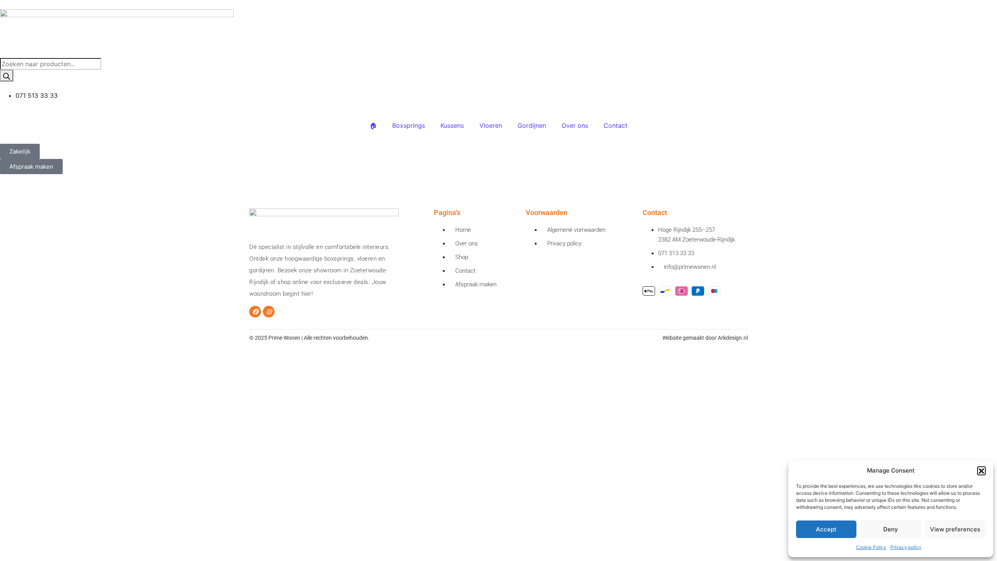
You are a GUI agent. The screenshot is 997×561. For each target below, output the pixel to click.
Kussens (452, 125)
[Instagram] (269, 312)
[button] (981, 471)
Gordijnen (532, 125)
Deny (890, 529)
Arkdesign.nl (733, 338)
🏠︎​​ (373, 125)
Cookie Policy (871, 547)
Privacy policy (905, 547)
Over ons (575, 125)
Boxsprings (408, 125)
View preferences (955, 529)
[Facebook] (255, 312)
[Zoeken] (6, 75)
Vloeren (490, 125)
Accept (826, 529)
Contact (615, 125)
